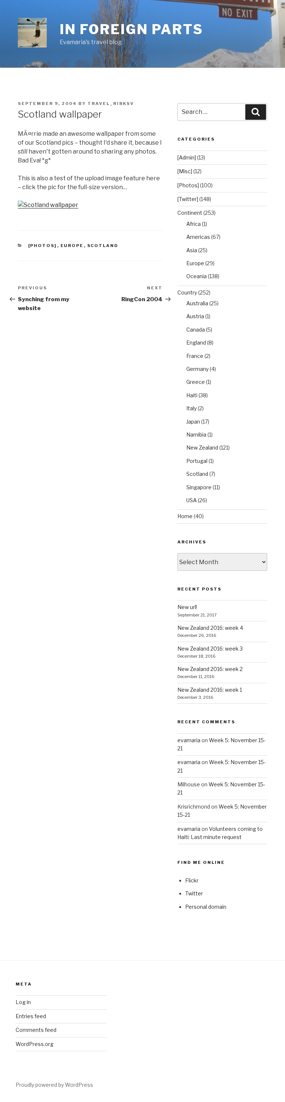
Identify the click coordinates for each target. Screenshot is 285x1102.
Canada (195, 329)
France (194, 356)
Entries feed (31, 1016)
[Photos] (42, 245)
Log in (23, 1002)
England (196, 342)
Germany (197, 369)
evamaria (188, 740)
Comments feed (36, 1030)
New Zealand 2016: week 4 (210, 628)
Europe (72, 245)
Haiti (191, 395)
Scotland (103, 245)
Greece (195, 382)
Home (185, 516)
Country (187, 292)
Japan (193, 421)
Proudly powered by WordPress (54, 1085)
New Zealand (202, 447)
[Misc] (184, 171)
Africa (193, 224)
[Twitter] (187, 199)
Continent (189, 213)
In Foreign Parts (131, 29)
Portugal (196, 461)
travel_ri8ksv (111, 103)
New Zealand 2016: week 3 (210, 648)
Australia (197, 303)
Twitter (194, 893)
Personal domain (205, 907)
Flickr (192, 880)
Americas (198, 237)
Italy (191, 408)
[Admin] (186, 157)
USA (191, 500)
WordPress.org (34, 1044)
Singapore (199, 487)
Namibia (196, 434)
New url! (187, 607)
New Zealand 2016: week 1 (209, 690)
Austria (195, 316)
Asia (191, 250)
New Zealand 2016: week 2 (210, 669)
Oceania (196, 276)
